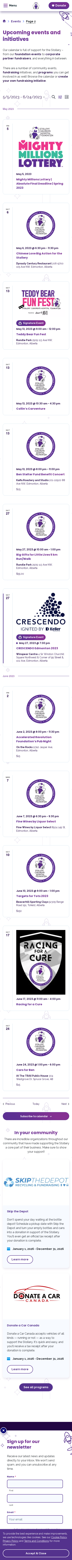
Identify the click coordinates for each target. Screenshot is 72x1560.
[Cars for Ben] (40, 1042)
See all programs (36, 1387)
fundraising (11, 72)
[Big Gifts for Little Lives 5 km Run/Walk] (40, 526)
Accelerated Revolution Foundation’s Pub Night (34, 739)
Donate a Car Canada (36, 1325)
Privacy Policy (11, 1541)
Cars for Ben (25, 1070)
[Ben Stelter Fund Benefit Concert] (40, 446)
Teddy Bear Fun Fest (31, 334)
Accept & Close (36, 1553)
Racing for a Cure (29, 1004)
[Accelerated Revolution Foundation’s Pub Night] (40, 709)
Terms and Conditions (36, 1541)
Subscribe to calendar (34, 1116)
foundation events (28, 54)
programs (45, 72)
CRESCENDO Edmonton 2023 (37, 648)
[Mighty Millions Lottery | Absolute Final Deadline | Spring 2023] (40, 147)
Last (11, 1505)
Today (36, 1104)
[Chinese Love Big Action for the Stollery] (40, 225)
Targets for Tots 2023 (32, 896)
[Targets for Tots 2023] (40, 868)
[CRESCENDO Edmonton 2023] (40, 612)
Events (16, 21)
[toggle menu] (10, 5)
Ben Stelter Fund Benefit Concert (40, 474)
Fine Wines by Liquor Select (36, 821)
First (11, 1490)
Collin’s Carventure (30, 409)
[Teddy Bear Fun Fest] (40, 301)
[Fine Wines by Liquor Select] (40, 793)
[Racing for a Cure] (40, 962)
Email (11, 1512)
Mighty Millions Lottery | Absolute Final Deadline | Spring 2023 (39, 183)
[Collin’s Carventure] (40, 380)
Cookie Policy (59, 1537)
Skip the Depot (36, 1213)
